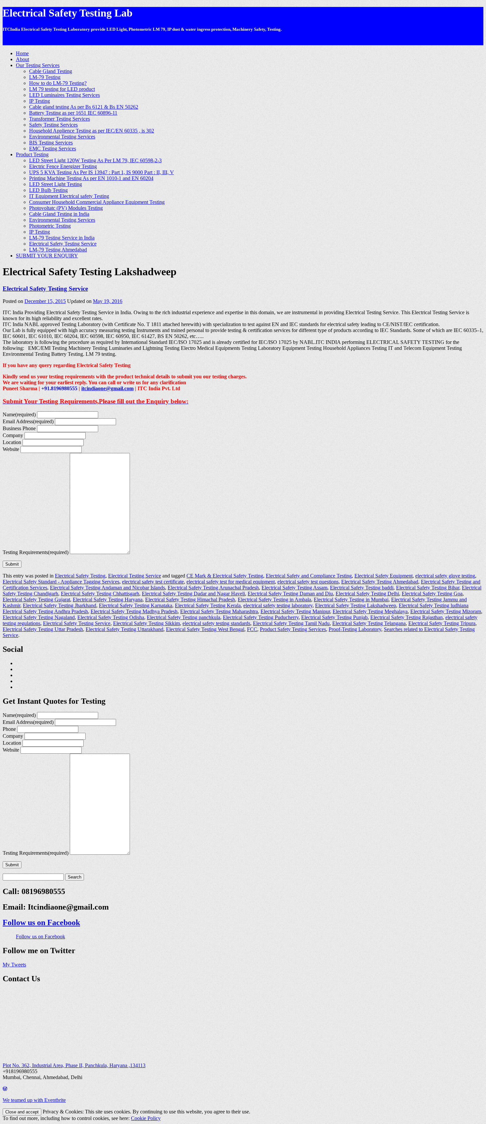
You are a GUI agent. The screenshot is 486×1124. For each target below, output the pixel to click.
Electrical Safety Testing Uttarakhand (124, 629)
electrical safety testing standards (216, 623)
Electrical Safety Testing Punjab (334, 617)
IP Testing (39, 101)
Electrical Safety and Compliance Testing (309, 576)
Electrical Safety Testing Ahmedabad (379, 581)
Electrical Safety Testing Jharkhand (59, 605)
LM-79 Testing (45, 77)
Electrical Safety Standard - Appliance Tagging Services (61, 581)
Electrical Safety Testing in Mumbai (351, 599)
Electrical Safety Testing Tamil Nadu (291, 623)
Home (22, 53)
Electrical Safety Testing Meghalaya (370, 611)
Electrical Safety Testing (80, 576)
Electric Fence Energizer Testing (63, 166)
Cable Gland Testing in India (59, 214)
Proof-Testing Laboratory (355, 629)
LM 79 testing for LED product (62, 89)
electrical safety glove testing (445, 576)
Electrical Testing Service (134, 576)
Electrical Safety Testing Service (63, 243)
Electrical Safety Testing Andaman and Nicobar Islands (107, 587)
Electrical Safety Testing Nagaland (39, 617)
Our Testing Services (38, 65)
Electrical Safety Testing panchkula (183, 617)
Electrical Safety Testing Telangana (369, 623)
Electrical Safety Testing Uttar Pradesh (43, 629)
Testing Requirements (35, 552)
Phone (9, 729)
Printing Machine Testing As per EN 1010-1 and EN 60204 (91, 178)
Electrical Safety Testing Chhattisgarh (100, 593)
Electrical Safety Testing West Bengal (205, 629)
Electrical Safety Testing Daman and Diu (290, 593)
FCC (252, 629)
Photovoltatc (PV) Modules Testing (66, 208)
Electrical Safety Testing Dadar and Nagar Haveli (193, 593)
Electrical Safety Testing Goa (432, 593)
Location (12, 442)
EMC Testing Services (52, 148)
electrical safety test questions (308, 581)
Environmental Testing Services (62, 136)
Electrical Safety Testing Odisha (110, 617)
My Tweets (14, 964)
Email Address (28, 421)
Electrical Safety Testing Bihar (427, 587)
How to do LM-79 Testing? (58, 83)
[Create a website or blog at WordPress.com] (5, 1089)
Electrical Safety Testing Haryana (107, 599)
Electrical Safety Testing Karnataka (135, 605)
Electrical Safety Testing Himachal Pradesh (190, 599)
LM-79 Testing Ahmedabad (58, 249)
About (22, 59)
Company (13, 435)
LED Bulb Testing (48, 190)
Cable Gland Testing (50, 71)
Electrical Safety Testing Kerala (208, 605)
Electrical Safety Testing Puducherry (261, 617)
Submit (12, 564)
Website (11, 449)
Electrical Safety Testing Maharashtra (219, 611)
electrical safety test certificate (153, 581)
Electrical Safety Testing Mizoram (445, 611)
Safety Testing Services (53, 125)
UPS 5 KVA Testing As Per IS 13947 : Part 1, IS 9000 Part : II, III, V (101, 172)
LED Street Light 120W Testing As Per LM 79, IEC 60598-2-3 (95, 160)
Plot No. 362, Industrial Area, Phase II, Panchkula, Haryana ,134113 (74, 1065)
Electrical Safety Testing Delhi (367, 593)
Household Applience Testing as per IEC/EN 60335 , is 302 (91, 130)
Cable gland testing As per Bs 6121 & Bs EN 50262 (83, 107)
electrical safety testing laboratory (277, 605)
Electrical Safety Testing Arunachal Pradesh (213, 587)
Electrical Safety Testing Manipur (295, 611)
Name (19, 414)
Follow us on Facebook (41, 922)
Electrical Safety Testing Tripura (441, 623)
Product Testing (32, 154)
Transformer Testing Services (59, 119)
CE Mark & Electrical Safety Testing (224, 576)
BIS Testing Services (51, 142)
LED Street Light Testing (55, 184)
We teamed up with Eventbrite (34, 1100)
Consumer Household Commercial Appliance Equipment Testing (97, 202)
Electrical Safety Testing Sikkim (146, 623)
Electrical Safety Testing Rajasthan (406, 617)
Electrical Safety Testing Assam (294, 587)
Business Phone (19, 428)
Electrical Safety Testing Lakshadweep (355, 605)
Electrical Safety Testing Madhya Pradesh (134, 611)
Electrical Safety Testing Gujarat (36, 599)
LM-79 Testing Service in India (62, 238)
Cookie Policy (146, 1118)
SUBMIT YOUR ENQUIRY (47, 255)
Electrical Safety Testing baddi (361, 587)
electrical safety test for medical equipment (230, 581)
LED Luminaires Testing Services (64, 95)
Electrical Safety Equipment (383, 576)
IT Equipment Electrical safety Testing (69, 196)
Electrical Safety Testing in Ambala (274, 599)
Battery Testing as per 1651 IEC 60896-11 (73, 113)
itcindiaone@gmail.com (107, 388)
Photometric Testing (50, 226)
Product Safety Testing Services (293, 629)
